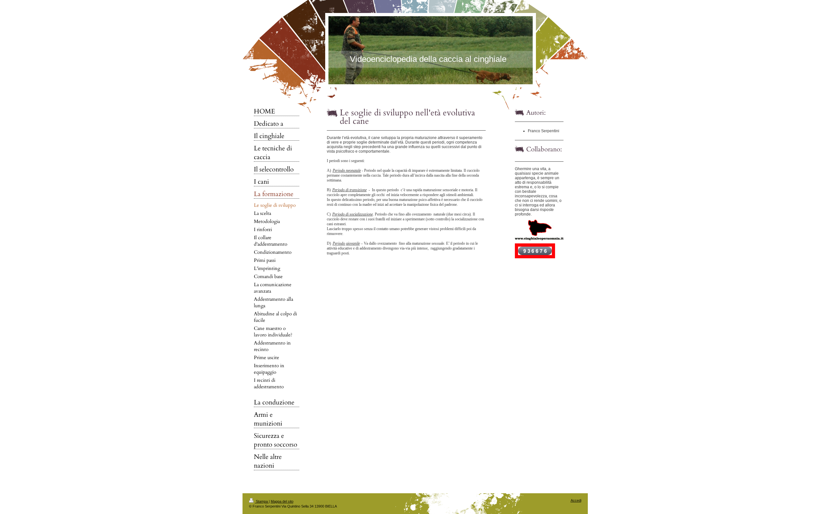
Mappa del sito (282, 501)
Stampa (262, 501)
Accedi (576, 500)
